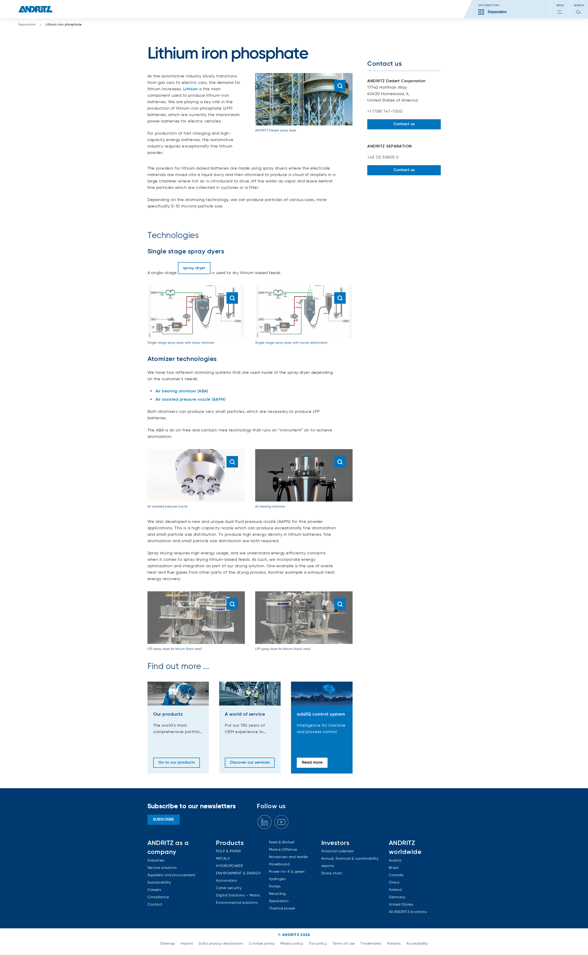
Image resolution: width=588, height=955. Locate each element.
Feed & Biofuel (281, 842)
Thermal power (282, 908)
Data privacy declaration (221, 944)
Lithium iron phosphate (63, 24)
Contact (154, 905)
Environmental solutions (237, 903)
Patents (394, 944)
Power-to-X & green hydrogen (287, 875)
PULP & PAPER (228, 851)
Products (230, 843)
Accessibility (417, 944)
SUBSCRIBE (163, 819)
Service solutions (162, 868)
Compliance (158, 897)
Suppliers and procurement (171, 875)
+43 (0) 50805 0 (383, 157)
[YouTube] (281, 822)
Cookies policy (262, 944)
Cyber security (228, 888)
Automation (226, 881)
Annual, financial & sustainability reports (349, 862)
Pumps (275, 886)
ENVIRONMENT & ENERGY (238, 873)
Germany (397, 897)
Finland (395, 890)
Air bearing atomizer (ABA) (181, 391)
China (394, 882)
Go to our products (176, 762)
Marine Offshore (283, 850)
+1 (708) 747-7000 (384, 111)
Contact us (404, 124)
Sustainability (159, 882)
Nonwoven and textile (288, 857)
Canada (396, 875)
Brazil (394, 868)
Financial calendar (337, 851)
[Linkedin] (264, 822)
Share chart (331, 873)
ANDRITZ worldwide (405, 847)
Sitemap (168, 944)
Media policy (292, 944)
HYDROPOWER (229, 866)
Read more (312, 762)
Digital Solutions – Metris (238, 895)
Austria (395, 860)
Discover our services (250, 762)
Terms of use (344, 944)
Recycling (277, 894)
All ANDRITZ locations (408, 912)
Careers (154, 890)
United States (401, 905)
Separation (27, 24)
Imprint (187, 944)
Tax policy (318, 944)
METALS (223, 859)
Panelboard (279, 864)
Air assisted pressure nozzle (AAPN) (190, 399)
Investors (335, 843)
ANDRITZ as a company (168, 847)
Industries (155, 860)
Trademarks (371, 944)
